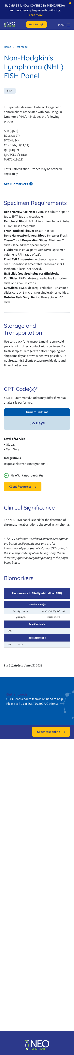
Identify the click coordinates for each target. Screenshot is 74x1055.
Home (7, 47)
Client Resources (20, 486)
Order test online (48, 732)
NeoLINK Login (36, 24)
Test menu (21, 47)
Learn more (35, 15)
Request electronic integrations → (26, 464)
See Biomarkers (16, 183)
